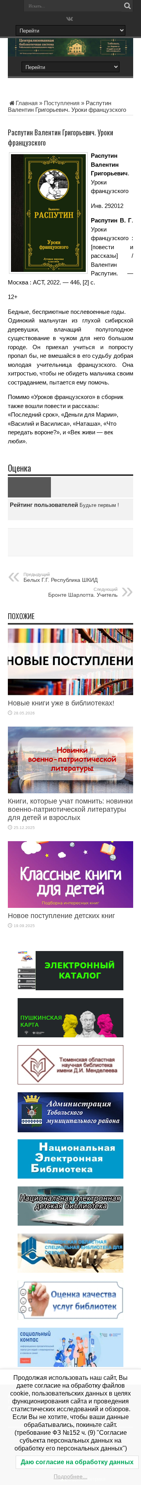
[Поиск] (127, 6)
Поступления (62, 103)
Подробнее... (70, 1476)
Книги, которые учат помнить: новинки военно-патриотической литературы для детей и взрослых (70, 809)
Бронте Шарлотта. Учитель (83, 592)
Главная (27, 103)
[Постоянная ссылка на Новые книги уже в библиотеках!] (70, 693)
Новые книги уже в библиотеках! (61, 703)
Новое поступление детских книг (61, 916)
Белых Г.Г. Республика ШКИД (61, 577)
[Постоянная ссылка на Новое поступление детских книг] (70, 905)
